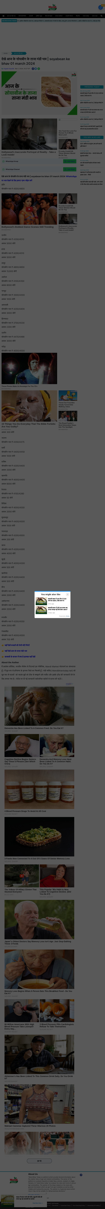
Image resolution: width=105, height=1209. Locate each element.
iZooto (67, 616)
